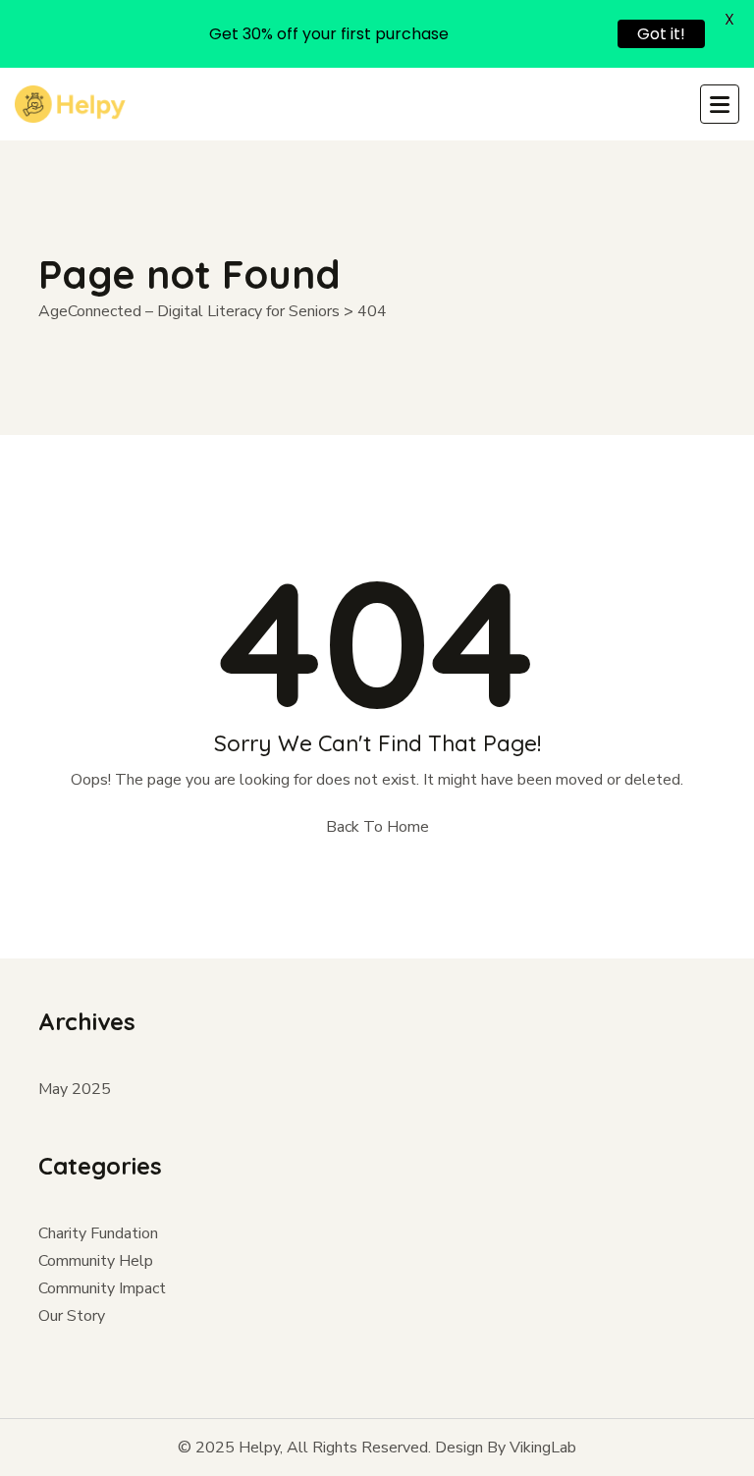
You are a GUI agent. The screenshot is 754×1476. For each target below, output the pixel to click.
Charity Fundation (98, 1233)
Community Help (95, 1261)
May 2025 (74, 1089)
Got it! (661, 34)
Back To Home (377, 827)
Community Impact (102, 1288)
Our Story (71, 1316)
